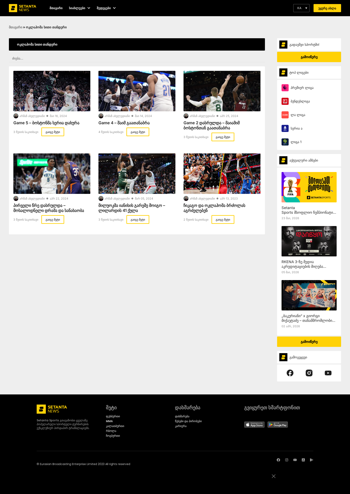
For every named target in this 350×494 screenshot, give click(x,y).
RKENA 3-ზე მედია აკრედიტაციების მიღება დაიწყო (302, 266)
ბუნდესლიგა (300, 101)
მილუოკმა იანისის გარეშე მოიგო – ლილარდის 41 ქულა (131, 208)
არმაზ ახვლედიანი (32, 116)
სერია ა (296, 128)
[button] (301, 8)
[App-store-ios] (303, 460)
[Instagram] (286, 460)
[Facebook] (278, 460)
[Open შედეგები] (114, 8)
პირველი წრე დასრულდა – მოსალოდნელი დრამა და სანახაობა (48, 208)
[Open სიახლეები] (88, 8)
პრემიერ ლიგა (302, 88)
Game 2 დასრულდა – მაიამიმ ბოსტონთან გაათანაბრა (212, 125)
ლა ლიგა (298, 115)
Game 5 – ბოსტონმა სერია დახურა (46, 122)
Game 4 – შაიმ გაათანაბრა (124, 122)
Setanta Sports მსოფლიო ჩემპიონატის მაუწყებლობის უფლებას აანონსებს (312, 212)
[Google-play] (311, 460)
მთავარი (15, 27)
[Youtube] (295, 460)
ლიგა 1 (296, 142)
